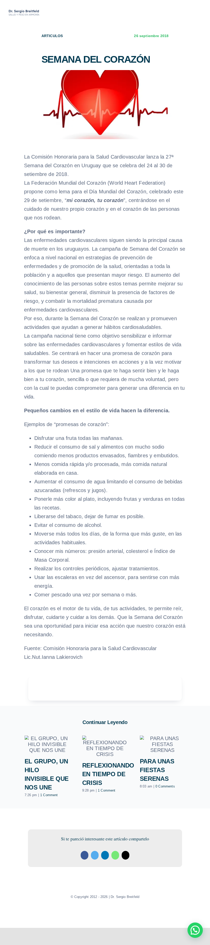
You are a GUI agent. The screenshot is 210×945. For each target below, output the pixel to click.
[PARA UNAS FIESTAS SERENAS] (162, 744)
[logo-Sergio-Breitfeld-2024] (24, 11)
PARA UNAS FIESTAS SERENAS (157, 770)
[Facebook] (84, 855)
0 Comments (165, 786)
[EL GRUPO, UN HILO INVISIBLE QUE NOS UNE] (47, 744)
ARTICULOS (52, 36)
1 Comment (49, 795)
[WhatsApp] (115, 855)
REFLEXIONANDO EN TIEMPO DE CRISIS (108, 774)
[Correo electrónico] (125, 855)
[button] (195, 930)
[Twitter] (95, 855)
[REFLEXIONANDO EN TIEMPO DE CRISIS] (105, 746)
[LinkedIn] (105, 855)
